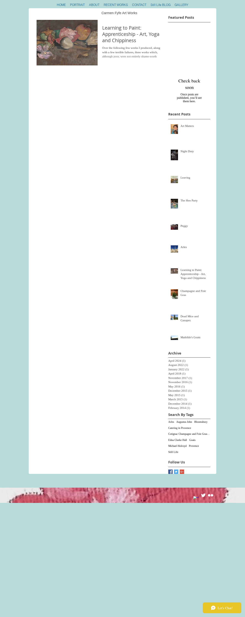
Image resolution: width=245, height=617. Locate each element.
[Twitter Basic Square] (176, 472)
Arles (171, 421)
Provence (194, 446)
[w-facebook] (196, 499)
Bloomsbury (200, 421)
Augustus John (184, 421)
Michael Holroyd (177, 446)
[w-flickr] (210, 495)
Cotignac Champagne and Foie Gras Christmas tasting (189, 434)
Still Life (173, 452)
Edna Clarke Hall (177, 440)
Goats (192, 440)
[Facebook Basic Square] (170, 472)
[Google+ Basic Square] (182, 472)
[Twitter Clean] (203, 495)
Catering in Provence (179, 428)
